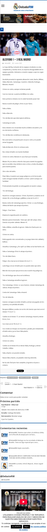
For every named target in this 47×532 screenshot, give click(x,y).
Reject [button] (26, 527)
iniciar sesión (9, 397)
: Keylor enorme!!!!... (23, 448)
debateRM (7, 63)
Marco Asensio (25, 377)
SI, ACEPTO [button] (16, 527)
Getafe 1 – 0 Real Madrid (13, 383)
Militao (35, 377)
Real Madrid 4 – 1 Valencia (33, 386)
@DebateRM (13, 432)
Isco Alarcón (12, 377)
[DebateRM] (23, 6)
